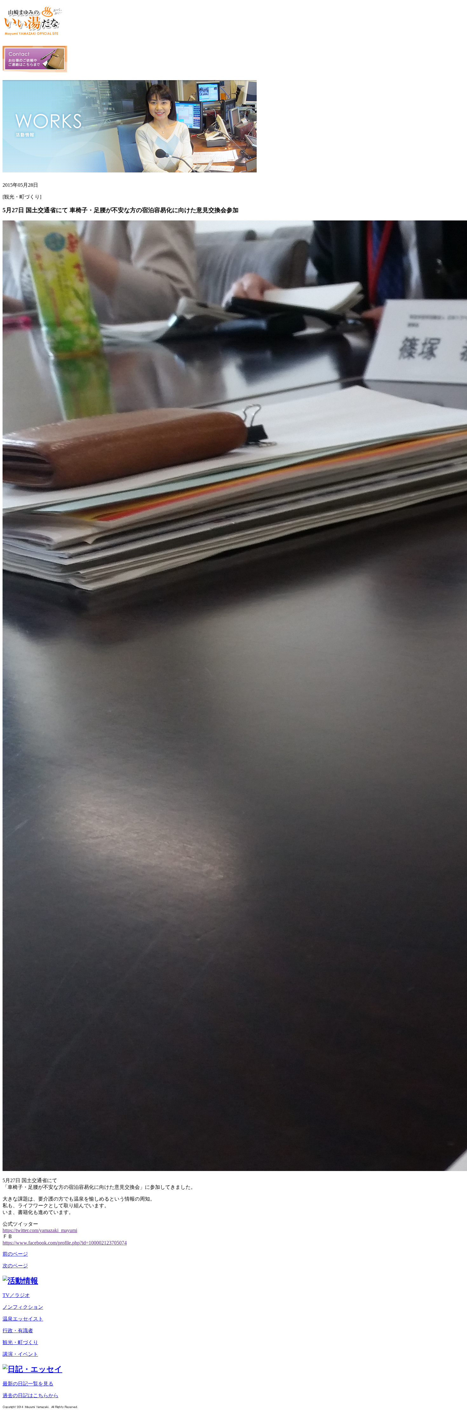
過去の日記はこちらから (30, 1395)
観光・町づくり (20, 1342)
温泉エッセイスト (23, 1318)
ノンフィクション (23, 1307)
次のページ (15, 1265)
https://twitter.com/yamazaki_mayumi (40, 1230)
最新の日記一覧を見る (28, 1383)
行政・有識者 (18, 1330)
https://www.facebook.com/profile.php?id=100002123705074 (65, 1242)
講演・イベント (20, 1354)
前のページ (15, 1254)
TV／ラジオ (16, 1295)
